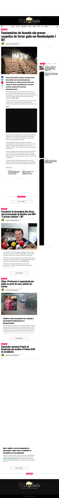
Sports (38, 26)
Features (12, 26)
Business (46, 26)
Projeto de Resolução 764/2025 (11, 458)
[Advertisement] (29, 8)
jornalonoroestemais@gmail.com (12, 44)
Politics (29, 26)
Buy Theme (17, 26)
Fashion (34, 26)
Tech (42, 26)
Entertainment (24, 26)
